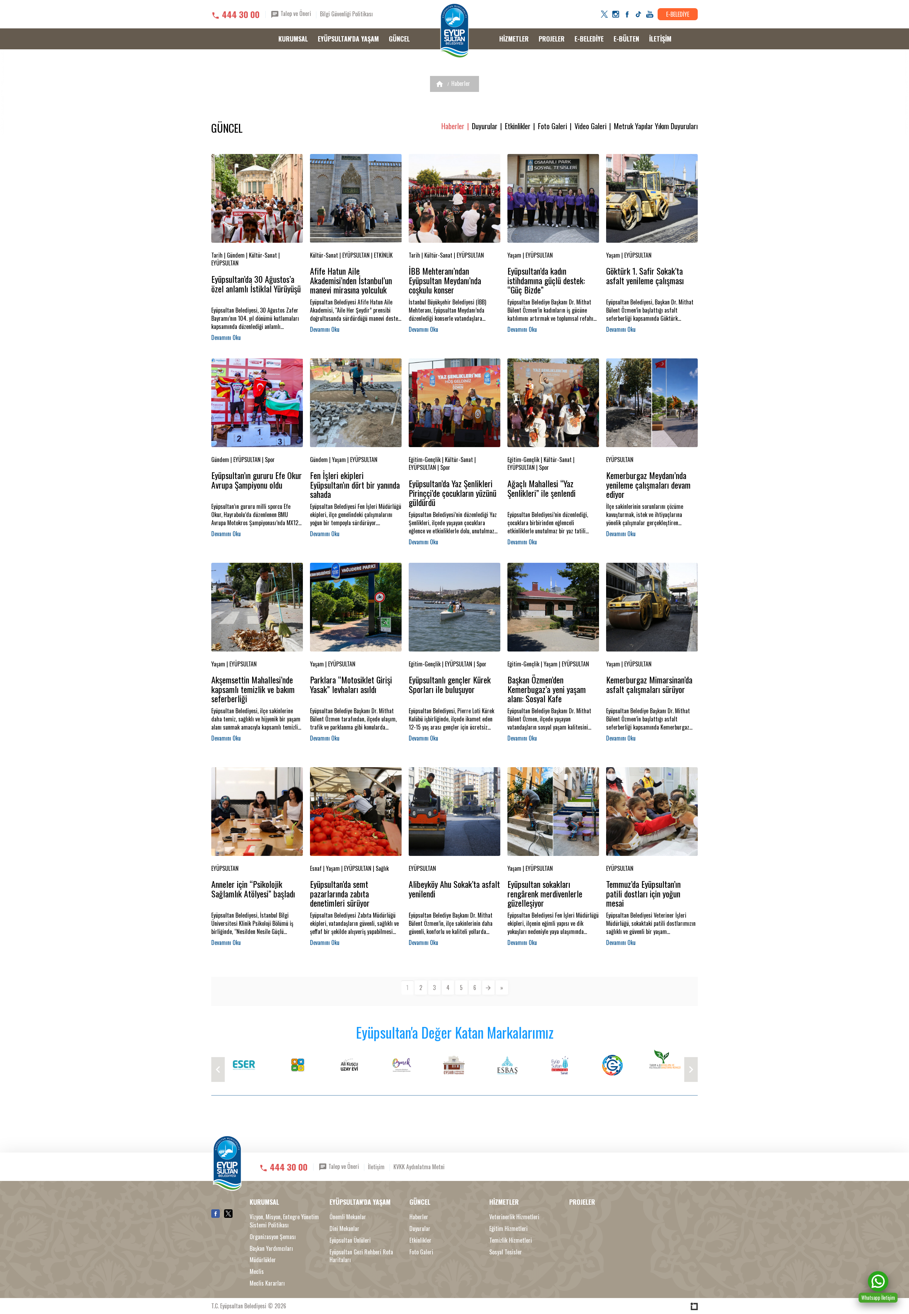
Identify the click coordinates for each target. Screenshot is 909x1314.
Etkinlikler (517, 126)
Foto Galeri (552, 126)
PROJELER (552, 38)
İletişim (376, 1166)
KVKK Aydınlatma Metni (419, 1166)
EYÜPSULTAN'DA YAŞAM (348, 38)
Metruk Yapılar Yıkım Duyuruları (656, 126)
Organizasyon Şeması (273, 1237)
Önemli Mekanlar (348, 1217)
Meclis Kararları (267, 1283)
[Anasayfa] (439, 84)
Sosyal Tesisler (505, 1252)
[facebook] (627, 14)
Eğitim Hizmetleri (508, 1229)
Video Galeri (590, 126)
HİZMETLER (514, 38)
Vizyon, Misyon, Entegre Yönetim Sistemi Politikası (284, 1221)
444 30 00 (241, 14)
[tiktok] (638, 14)
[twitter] (604, 14)
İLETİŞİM (660, 38)
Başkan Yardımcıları (271, 1248)
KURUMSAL (293, 38)
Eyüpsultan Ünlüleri (350, 1240)
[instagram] (615, 14)
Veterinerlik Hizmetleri (514, 1217)
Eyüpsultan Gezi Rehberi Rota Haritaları (361, 1256)
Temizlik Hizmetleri (510, 1240)
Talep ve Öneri (295, 13)
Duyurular (484, 126)
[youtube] (649, 14)
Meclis (257, 1272)
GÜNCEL (399, 38)
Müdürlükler (263, 1260)
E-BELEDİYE (677, 14)
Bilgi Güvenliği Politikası (346, 14)
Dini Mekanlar (344, 1229)
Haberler (460, 83)
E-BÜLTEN (626, 38)
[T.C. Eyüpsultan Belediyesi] (454, 30)
